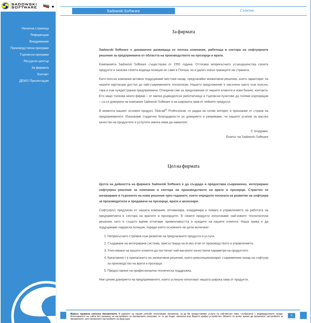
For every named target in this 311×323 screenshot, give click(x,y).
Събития (247, 10)
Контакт (43, 74)
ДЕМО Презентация (34, 80)
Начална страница (35, 28)
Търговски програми (34, 54)
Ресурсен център (36, 61)
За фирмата (40, 67)
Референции (39, 35)
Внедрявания (39, 41)
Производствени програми (29, 48)
